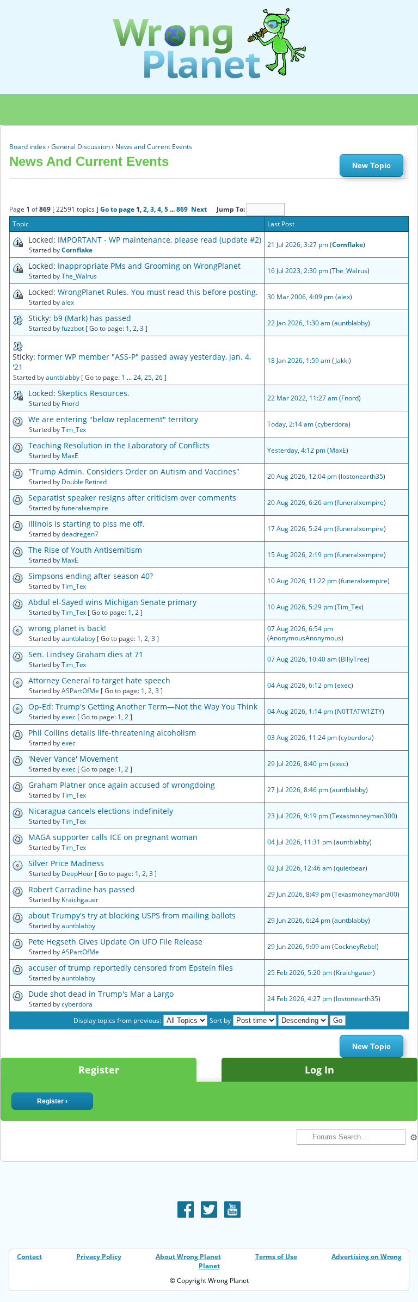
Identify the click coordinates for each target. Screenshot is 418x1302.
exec (344, 685)
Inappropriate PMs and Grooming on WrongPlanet (149, 266)
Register (98, 1069)
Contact (29, 1256)
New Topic (371, 165)
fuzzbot (73, 328)
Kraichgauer (80, 899)
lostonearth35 (362, 476)
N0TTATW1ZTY (359, 711)
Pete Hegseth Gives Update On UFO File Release (115, 941)
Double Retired (84, 481)
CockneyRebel (355, 946)
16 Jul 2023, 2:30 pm (297, 270)
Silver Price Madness (66, 863)
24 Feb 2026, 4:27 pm (299, 998)
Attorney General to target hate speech (99, 680)
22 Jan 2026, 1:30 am (298, 323)
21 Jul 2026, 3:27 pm (297, 244)
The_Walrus (79, 276)
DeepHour (77, 873)
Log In (319, 1069)
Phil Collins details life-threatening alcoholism (112, 732)
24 (137, 377)
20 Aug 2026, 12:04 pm (302, 476)
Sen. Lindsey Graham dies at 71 (85, 654)
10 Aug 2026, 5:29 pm (300, 607)
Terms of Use (276, 1256)
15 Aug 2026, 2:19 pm (300, 554)
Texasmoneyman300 (363, 815)
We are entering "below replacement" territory (113, 419)
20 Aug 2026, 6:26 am (300, 502)
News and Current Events (153, 146)
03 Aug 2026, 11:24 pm (302, 737)
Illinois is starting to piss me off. (86, 524)
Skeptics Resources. (94, 393)
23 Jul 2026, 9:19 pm (297, 815)
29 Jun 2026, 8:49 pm (298, 894)
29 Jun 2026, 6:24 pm (298, 920)
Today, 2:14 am (290, 424)
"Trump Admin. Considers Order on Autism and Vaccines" (133, 471)
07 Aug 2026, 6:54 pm (300, 628)
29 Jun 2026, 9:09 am (298, 946)
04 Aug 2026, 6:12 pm (300, 685)
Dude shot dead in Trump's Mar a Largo (101, 994)
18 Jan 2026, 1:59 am (298, 360)
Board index (27, 146)
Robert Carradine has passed (81, 889)
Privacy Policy (98, 1256)
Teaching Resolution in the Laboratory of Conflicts (119, 445)
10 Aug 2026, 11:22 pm (302, 580)
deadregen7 (80, 534)
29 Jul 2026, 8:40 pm (297, 763)
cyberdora (332, 424)
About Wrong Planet (188, 1256)
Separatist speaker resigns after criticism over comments (132, 497)
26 (159, 377)
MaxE (70, 455)
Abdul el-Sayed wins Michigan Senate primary (112, 602)
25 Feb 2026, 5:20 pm (299, 972)
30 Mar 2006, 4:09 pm (300, 296)
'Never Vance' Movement (73, 759)
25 (148, 377)
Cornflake (77, 250)
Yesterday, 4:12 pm (296, 450)
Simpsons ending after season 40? (90, 576)
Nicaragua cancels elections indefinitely (100, 811)
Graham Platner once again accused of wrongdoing (121, 785)
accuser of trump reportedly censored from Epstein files (130, 967)
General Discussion (80, 146)
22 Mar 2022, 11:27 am (302, 398)
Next (199, 209)
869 (182, 209)
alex (68, 302)
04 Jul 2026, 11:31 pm (299, 842)
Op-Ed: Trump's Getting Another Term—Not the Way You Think (142, 706)
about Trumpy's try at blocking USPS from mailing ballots (132, 915)
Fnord (70, 403)
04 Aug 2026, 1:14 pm (300, 711)
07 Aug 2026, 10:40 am (302, 659)
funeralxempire (85, 508)
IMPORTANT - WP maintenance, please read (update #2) (159, 240)
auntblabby (351, 323)
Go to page (117, 209)
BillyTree (354, 659)
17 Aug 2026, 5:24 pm (300, 528)
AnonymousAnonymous (305, 638)
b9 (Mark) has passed (92, 318)
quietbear (350, 868)
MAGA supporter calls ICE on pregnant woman (113, 837)
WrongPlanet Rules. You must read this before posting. (158, 292)
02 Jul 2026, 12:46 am (299, 868)
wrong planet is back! (67, 628)
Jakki (342, 360)
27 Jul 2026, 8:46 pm (297, 789)
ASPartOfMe (80, 690)
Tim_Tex (74, 429)
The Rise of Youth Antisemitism (85, 550)
